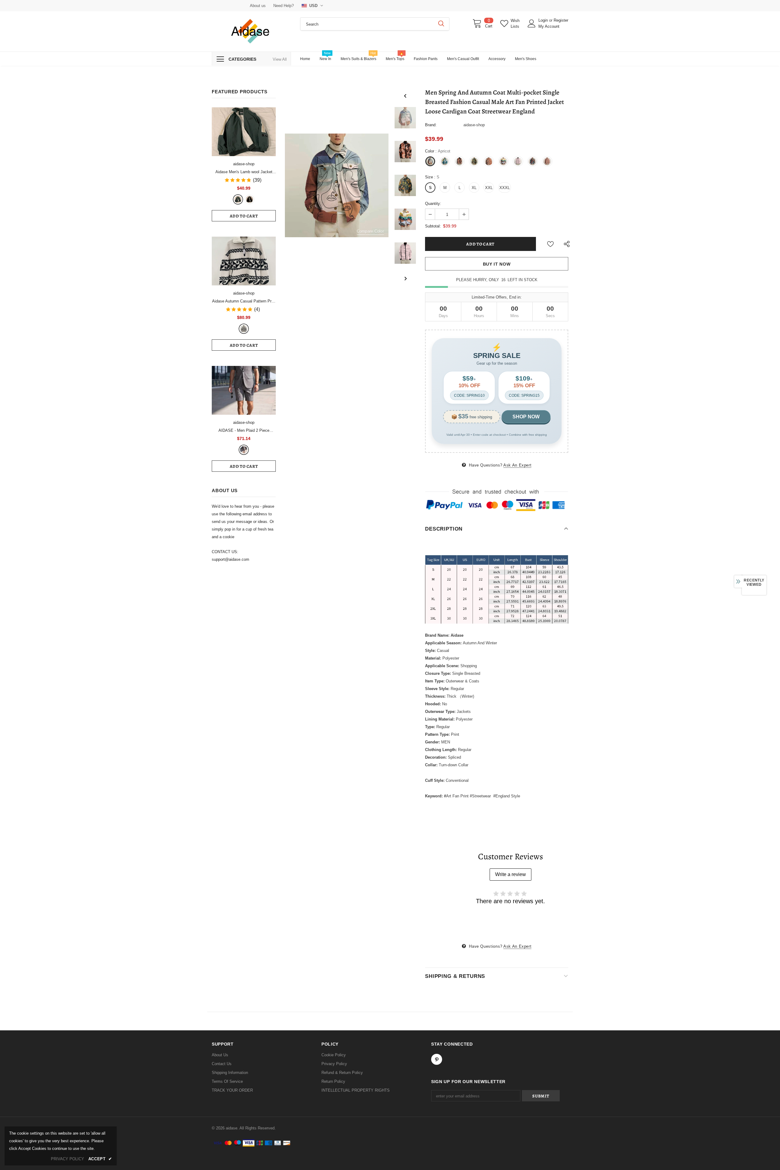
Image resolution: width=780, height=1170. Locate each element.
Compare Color (370, 231)
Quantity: (433, 203)
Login (543, 20)
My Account (548, 26)
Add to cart (244, 216)
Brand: (431, 125)
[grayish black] (243, 449)
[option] (336, 185)
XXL (489, 187)
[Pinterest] (436, 1059)
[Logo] (251, 31)
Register (561, 20)
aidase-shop (243, 164)
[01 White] (243, 328)
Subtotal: (433, 226)
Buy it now (497, 264)
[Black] (249, 199)
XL (474, 187)
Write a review (510, 874)
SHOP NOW (526, 416)
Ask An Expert (517, 465)
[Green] (238, 199)
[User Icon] (531, 23)
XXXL (504, 187)
